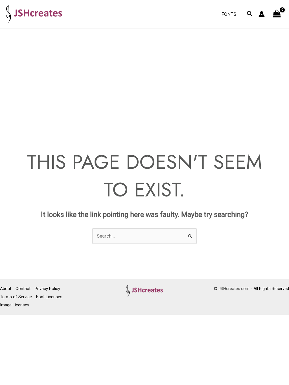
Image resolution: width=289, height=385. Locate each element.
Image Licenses (14, 304)
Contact (23, 288)
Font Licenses (49, 296)
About (5, 288)
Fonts (229, 14)
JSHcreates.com (233, 288)
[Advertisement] (144, 70)
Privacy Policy (47, 288)
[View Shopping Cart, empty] (276, 14)
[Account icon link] (262, 14)
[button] (250, 14)
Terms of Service (16, 296)
